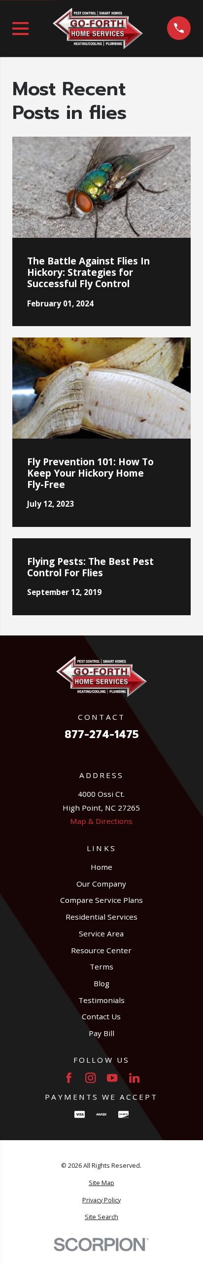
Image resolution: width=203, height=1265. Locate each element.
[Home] (98, 28)
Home (101, 867)
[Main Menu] (20, 28)
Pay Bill (101, 1033)
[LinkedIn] (134, 1078)
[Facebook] (69, 1078)
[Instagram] (90, 1078)
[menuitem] (101, 1183)
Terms (101, 966)
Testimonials (101, 1000)
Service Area (101, 933)
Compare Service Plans (101, 900)
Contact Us (101, 1016)
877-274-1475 (101, 735)
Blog (101, 983)
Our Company (101, 884)
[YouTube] (112, 1078)
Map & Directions (101, 821)
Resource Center (101, 950)
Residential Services (101, 917)
